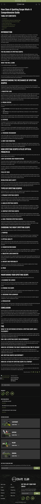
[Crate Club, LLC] (20, 4)
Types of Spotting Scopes (7, 23)
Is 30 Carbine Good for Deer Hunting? (9, 410)
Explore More (14, 424)
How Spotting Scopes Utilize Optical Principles (11, 21)
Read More (4, 403)
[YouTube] (12, 393)
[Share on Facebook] (31, 372)
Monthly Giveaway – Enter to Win (20, 1)
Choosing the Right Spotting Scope (9, 24)
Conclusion (5, 27)
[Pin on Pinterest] (39, 372)
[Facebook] (7, 393)
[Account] (36, 4)
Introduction (5, 18)
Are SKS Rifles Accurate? (6, 401)
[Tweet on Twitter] (33, 372)
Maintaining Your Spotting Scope (9, 26)
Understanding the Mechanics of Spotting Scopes (11, 20)
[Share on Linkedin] (37, 372)
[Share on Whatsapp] (35, 372)
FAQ (3, 29)
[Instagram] (2, 393)
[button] (1, 4)
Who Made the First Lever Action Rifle (9, 405)
